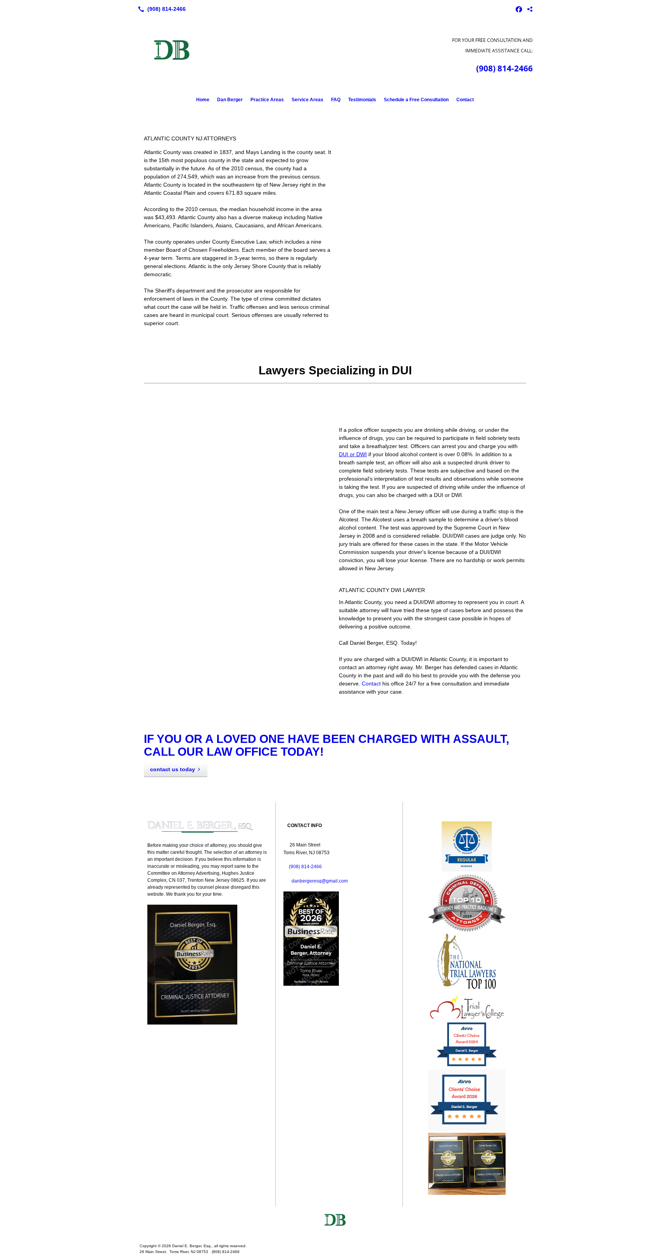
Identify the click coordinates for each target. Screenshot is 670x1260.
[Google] (529, 9)
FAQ (335, 99)
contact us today (172, 769)
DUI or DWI (353, 454)
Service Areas (307, 99)
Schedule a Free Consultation (416, 99)
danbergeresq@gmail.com (320, 881)
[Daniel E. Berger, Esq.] (335, 1222)
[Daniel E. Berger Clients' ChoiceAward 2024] (467, 1066)
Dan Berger (230, 99)
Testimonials (362, 99)
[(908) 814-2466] (160, 9)
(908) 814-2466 (504, 68)
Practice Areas (267, 99)
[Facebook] (518, 9)
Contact (465, 99)
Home (202, 99)
